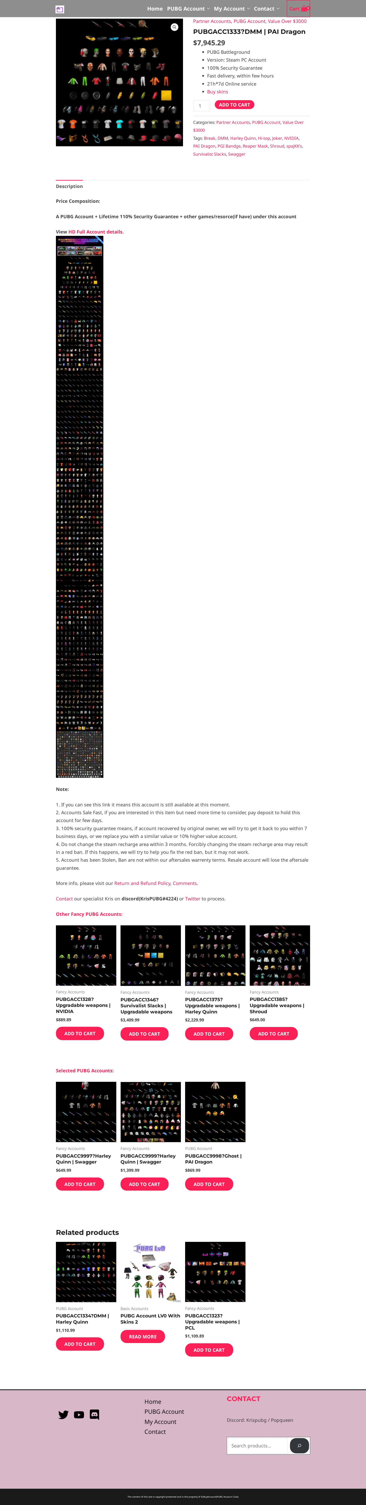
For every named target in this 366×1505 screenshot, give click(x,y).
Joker (277, 138)
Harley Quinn (243, 138)
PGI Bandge (229, 146)
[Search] (299, 1445)
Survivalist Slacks (209, 154)
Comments (185, 883)
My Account (229, 8)
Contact (264, 8)
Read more (143, 1336)
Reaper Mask (255, 146)
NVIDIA (291, 138)
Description (69, 186)
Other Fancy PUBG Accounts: (89, 914)
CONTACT (243, 1399)
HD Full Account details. (96, 231)
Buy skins (217, 91)
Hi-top (264, 138)
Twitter (193, 898)
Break (209, 138)
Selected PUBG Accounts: (85, 1070)
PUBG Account (186, 8)
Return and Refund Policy (142, 883)
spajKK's (294, 146)
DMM (223, 138)
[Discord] (94, 1414)
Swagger (236, 154)
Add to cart (234, 104)
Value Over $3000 (287, 21)
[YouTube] (79, 1414)
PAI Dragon (204, 146)
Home (155, 8)
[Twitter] (63, 1414)
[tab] (69, 186)
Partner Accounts (212, 21)
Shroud (277, 146)
